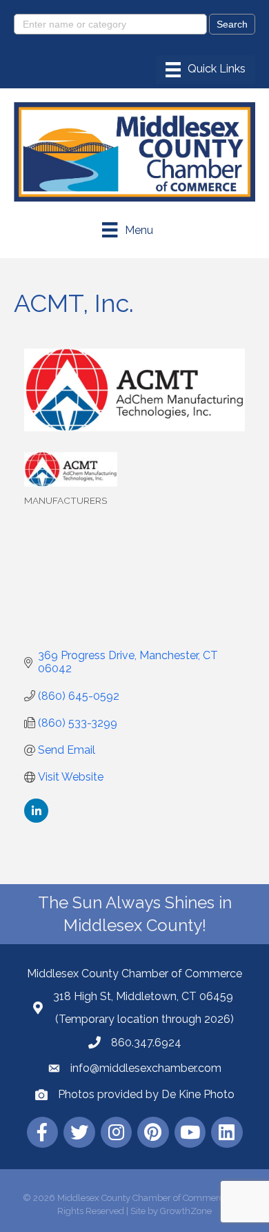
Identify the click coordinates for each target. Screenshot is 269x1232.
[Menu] (205, 69)
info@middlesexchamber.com (145, 1068)
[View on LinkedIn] (36, 818)
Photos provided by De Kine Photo (146, 1094)
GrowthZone (186, 1211)
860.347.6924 (146, 1042)
